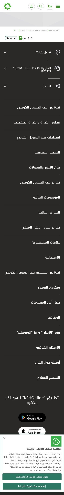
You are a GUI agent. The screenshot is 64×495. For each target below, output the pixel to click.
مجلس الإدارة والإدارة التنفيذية (37, 122)
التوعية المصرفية (47, 152)
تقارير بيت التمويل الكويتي (40, 182)
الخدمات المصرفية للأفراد (38, 30)
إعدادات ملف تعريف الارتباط (32, 486)
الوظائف (54, 317)
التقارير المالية (49, 212)
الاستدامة (52, 257)
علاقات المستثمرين (46, 242)
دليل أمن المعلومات (45, 302)
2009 (22, 30)
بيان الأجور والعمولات (44, 167)
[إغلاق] (4, 438)
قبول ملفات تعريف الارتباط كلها (32, 477)
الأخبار (25, 30)
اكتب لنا (46, 86)
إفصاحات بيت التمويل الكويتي (38, 137)
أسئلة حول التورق (46, 362)
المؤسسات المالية (46, 197)
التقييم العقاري (48, 377)
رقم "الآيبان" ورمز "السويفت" (38, 332)
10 (17, 30)
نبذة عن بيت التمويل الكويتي (38, 107)
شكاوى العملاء (49, 287)
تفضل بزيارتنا (43, 52)
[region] (32, 463)
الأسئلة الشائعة (48, 347)
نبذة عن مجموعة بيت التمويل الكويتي (32, 272)
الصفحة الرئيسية (54, 30)
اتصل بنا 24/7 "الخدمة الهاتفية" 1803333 (32, 70)
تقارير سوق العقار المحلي (40, 227)
